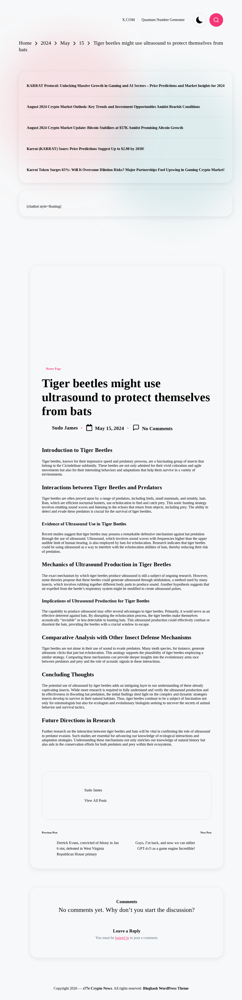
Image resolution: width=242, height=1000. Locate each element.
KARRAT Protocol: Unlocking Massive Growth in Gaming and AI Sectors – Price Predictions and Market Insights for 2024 (126, 86)
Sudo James (93, 790)
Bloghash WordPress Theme (166, 988)
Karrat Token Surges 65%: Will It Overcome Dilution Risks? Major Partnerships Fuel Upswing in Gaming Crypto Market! (126, 170)
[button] (95, 800)
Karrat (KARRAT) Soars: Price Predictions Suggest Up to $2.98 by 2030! (85, 149)
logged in (122, 938)
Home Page (53, 368)
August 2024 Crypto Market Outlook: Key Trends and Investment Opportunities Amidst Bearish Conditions (113, 107)
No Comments (157, 428)
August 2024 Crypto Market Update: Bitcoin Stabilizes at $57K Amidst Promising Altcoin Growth (105, 128)
